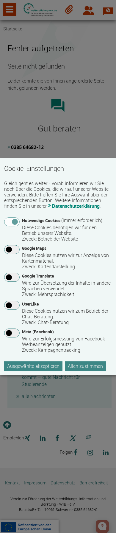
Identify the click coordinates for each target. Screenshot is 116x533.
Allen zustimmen (85, 366)
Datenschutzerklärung (76, 206)
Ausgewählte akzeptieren (33, 366)
